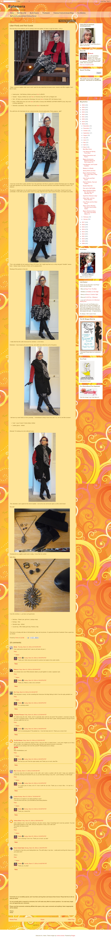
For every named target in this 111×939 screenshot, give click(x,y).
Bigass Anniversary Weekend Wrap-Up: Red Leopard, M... (89, 160)
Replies (17, 654)
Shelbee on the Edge (93, 291)
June (84, 140)
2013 (83, 231)
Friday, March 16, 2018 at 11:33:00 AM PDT (35, 714)
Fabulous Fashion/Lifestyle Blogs (64, 13)
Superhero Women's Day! (90, 195)
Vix (15, 692)
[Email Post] (28, 637)
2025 (83, 107)
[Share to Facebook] (36, 638)
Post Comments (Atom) (46, 925)
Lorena (16, 796)
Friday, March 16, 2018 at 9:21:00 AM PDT (27, 692)
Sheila (20, 657)
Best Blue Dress (87, 149)
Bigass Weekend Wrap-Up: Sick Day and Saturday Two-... (89, 192)
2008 (83, 243)
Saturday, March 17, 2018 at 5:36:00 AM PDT (28, 770)
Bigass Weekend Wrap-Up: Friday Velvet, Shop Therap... (90, 174)
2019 (83, 121)
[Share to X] (34, 638)
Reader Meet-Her (88, 185)
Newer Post (13, 919)
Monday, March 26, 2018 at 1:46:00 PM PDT (36, 848)
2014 (83, 229)
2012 (83, 234)
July (84, 137)
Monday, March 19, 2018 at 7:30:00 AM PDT (29, 796)
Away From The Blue (91, 289)
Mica (15, 770)
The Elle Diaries (18, 740)
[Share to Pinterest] (38, 638)
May (84, 142)
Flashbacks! (46, 13)
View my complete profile (87, 64)
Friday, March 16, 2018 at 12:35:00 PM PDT (34, 740)
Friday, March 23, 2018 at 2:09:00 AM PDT (32, 820)
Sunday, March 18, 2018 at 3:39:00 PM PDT (35, 657)
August (85, 135)
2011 (83, 236)
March (85, 147)
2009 (83, 241)
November (86, 128)
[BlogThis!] (33, 638)
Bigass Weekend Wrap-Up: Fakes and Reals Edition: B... (89, 212)
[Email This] (31, 638)
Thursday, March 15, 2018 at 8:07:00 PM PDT (29, 647)
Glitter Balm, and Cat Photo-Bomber (88, 198)
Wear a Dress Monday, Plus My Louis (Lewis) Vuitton (89, 207)
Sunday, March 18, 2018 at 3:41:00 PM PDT (35, 783)
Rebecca (16, 669)
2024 (83, 109)
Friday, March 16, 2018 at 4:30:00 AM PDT (29, 669)
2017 (83, 222)
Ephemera (16, 6)
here (38, 94)
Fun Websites (81, 13)
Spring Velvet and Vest (89, 170)
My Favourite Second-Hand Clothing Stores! (23, 16)
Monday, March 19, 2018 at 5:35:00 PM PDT (35, 809)
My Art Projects (34, 13)
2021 (83, 116)
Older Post (71, 919)
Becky (15, 647)
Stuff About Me (21, 13)
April (84, 144)
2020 (83, 119)
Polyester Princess (19, 714)
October (85, 130)
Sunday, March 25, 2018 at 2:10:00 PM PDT (35, 836)
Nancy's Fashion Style (92, 294)
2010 (83, 238)
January (85, 219)
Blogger (73, 935)
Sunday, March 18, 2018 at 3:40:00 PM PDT (35, 728)
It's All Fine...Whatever (91, 297)
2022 (83, 114)
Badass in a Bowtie (88, 168)
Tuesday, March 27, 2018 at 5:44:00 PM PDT (35, 863)
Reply (15, 651)
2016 (83, 224)
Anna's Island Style (19, 848)
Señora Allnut (17, 820)
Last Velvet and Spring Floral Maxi (89, 152)
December (86, 126)
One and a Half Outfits (89, 188)
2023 (83, 112)
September (86, 133)
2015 (83, 227)
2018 (83, 124)
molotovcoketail (60, 935)
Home (12, 13)
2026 (83, 105)
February (86, 217)
